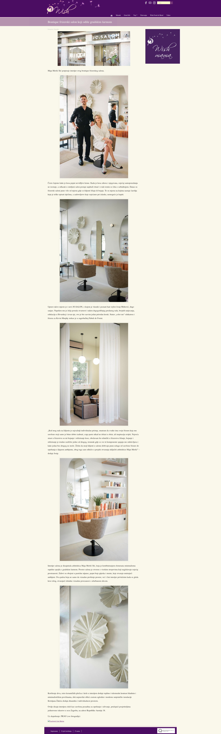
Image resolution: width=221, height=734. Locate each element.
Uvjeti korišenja (66, 731)
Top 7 (135, 15)
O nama (77, 731)
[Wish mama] (162, 46)
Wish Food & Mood (156, 15)
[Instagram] (154, 3)
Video (168, 15)
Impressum (54, 731)
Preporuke (56, 29)
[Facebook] (145, 3)
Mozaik (118, 15)
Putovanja (143, 15)
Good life (127, 15)
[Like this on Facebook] (56, 721)
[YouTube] (150, 3)
